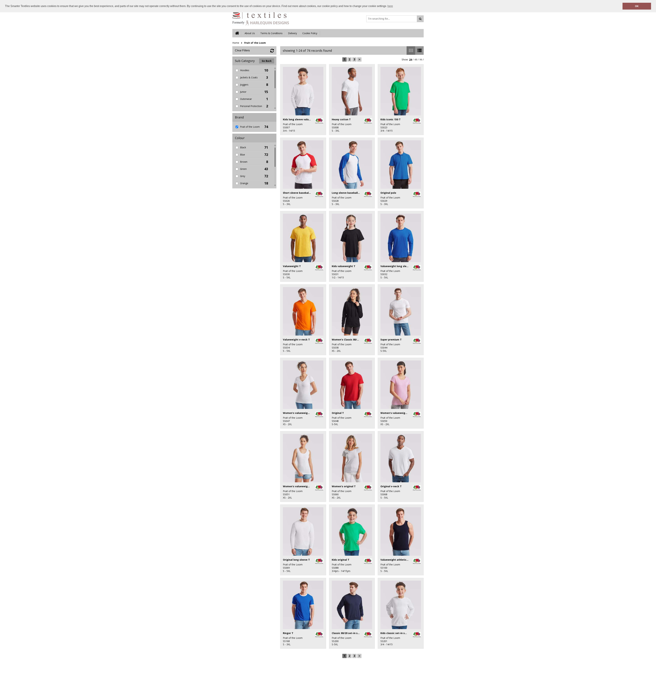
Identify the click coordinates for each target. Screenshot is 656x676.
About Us (250, 33)
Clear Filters (242, 50)
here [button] (390, 6)
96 (420, 59)
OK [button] (637, 6)
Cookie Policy (309, 33)
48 (415, 59)
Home (235, 42)
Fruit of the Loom (255, 42)
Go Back (267, 60)
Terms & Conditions (271, 33)
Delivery (292, 33)
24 (410, 59)
